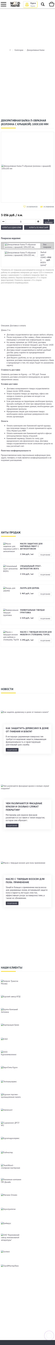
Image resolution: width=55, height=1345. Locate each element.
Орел (32, 6)
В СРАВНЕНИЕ (49, 207)
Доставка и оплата (18, 325)
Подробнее (45, 555)
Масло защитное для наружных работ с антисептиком (31, 546)
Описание (5, 325)
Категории (19, 50)
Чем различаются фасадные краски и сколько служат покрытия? (24, 806)
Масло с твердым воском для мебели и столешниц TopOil (36, 633)
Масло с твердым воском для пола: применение (25, 880)
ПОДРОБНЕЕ (12, 750)
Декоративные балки (35, 50)
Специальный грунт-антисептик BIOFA (31, 567)
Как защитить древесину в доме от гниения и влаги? (27, 729)
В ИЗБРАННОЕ (32, 207)
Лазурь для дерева (29, 588)
